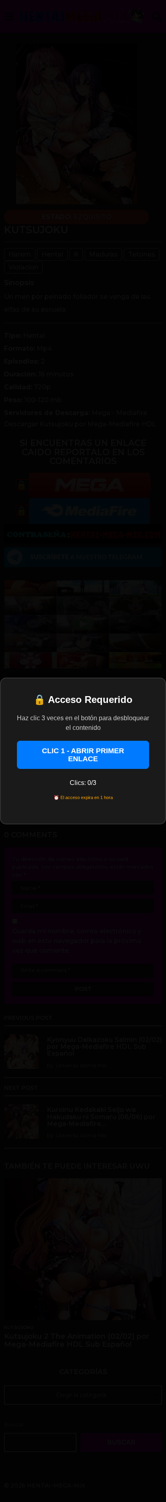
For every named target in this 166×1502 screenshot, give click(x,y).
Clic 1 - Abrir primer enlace (83, 755)
